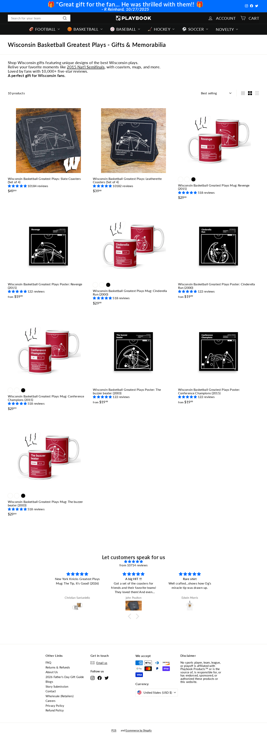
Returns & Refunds (58, 667)
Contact (51, 691)
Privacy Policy (55, 705)
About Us (52, 672)
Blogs (49, 681)
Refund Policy (55, 710)
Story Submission (57, 686)
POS (113, 730)
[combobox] (39, 18)
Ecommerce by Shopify (138, 730)
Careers (51, 700)
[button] (18, 186)
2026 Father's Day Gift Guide (65, 677)
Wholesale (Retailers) (59, 696)
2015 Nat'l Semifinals (85, 66)
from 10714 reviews (133, 565)
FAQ (48, 662)
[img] (133, 561)
